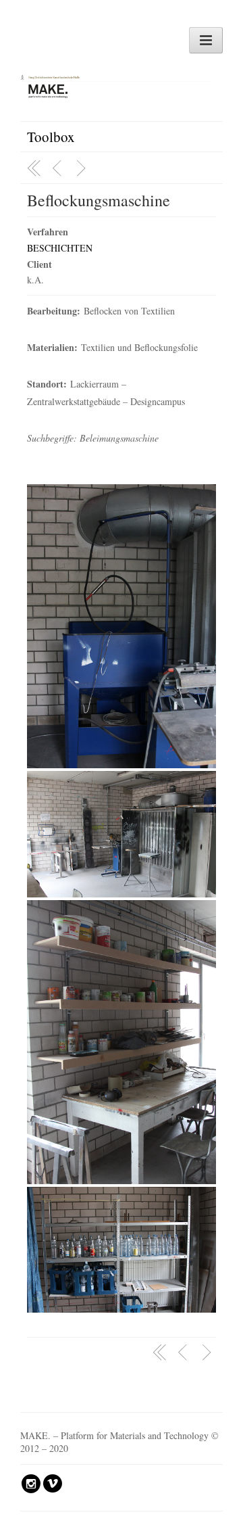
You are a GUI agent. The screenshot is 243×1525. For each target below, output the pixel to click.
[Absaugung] (83, 168)
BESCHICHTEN (59, 247)
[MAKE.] (121, 82)
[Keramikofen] (58, 168)
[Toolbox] (34, 168)
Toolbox (51, 136)
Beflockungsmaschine (98, 200)
